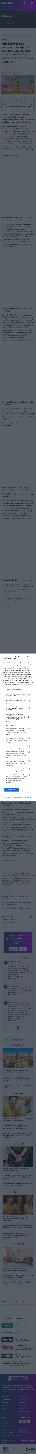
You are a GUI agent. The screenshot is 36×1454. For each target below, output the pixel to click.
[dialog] (18, 727)
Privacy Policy (28, 797)
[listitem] (18, 690)
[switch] (28, 695)
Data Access (18, 797)
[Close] (32, 657)
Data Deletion (8, 797)
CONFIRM (11, 790)
